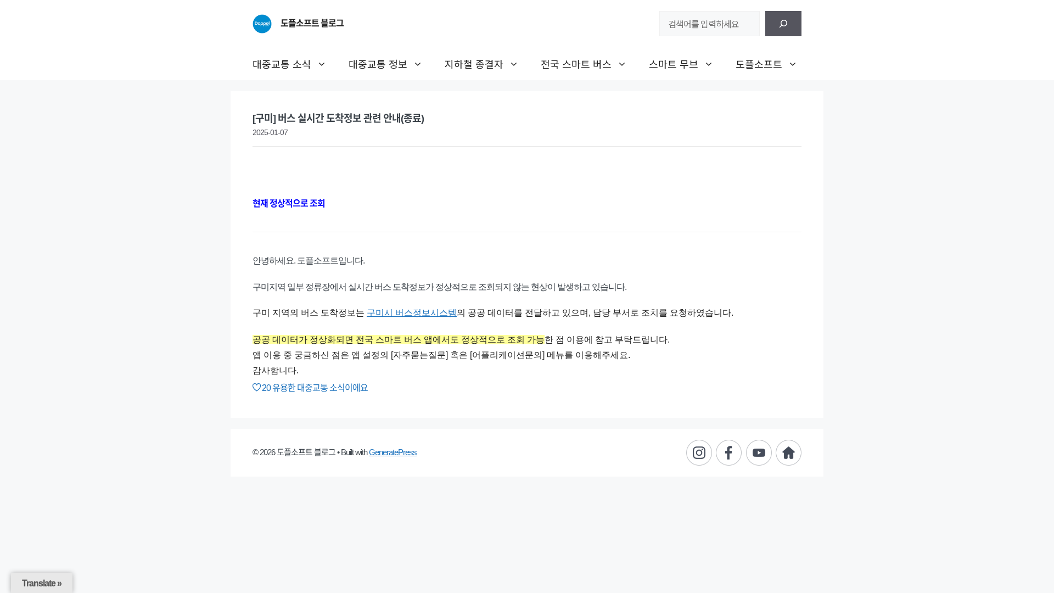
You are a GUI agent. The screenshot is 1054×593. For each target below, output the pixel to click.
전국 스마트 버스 (576, 64)
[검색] (783, 23)
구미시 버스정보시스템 (412, 312)
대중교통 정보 (378, 64)
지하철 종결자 (474, 64)
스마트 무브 (673, 64)
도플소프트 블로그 (312, 23)
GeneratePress (393, 452)
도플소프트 (759, 64)
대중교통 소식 (282, 64)
